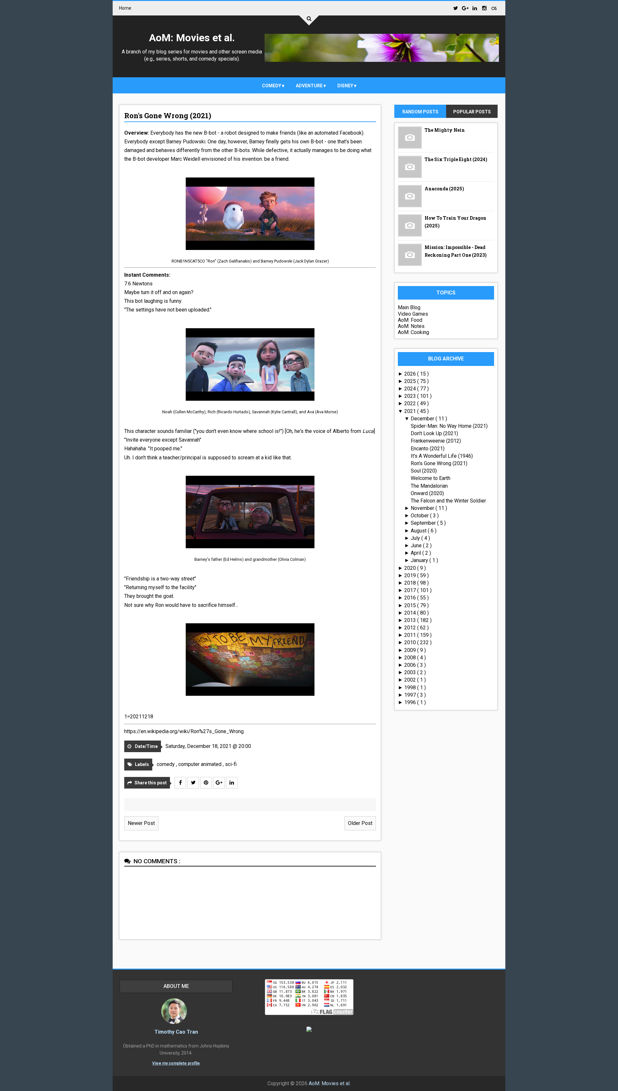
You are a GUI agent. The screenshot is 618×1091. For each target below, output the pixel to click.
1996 (410, 702)
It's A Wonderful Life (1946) (442, 456)
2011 (410, 635)
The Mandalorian (429, 486)
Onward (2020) (427, 493)
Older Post (360, 823)
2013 (410, 620)
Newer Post (141, 823)
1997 (410, 695)
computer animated (200, 764)
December (423, 419)
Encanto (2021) (428, 448)
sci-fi (231, 764)
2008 (410, 658)
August (419, 531)
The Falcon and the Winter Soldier (448, 501)
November (423, 508)
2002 (410, 680)
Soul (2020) (424, 471)
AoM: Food (410, 320)
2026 (410, 374)
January (420, 560)
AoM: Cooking (413, 332)
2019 (410, 575)
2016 (410, 598)
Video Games (413, 314)
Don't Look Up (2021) (434, 433)
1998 (410, 687)
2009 (410, 650)
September (424, 523)
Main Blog (409, 307)
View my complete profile (176, 1063)
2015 (410, 605)
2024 (410, 389)
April (416, 553)
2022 (410, 403)
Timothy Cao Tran (176, 1032)
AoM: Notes (411, 326)
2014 (410, 613)
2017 (410, 590)
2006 (410, 665)
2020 (410, 568)
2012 (410, 628)
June (417, 545)
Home (125, 8)
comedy (272, 85)
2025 (410, 381)
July (416, 538)
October (420, 515)
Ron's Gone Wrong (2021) (167, 115)
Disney (345, 85)
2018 (410, 583)
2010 (410, 642)
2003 (410, 672)
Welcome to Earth (430, 478)
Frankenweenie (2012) (436, 441)
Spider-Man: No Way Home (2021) (449, 426)
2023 (410, 396)
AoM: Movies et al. (192, 38)
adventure (309, 85)
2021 (410, 411)
